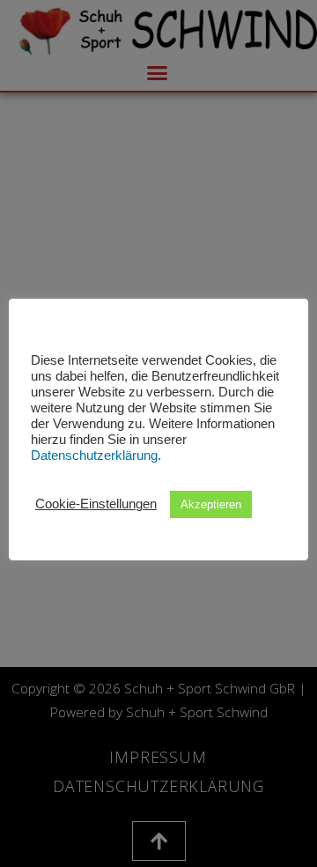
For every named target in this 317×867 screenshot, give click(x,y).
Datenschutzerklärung (94, 455)
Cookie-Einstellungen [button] (96, 504)
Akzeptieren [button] (211, 504)
